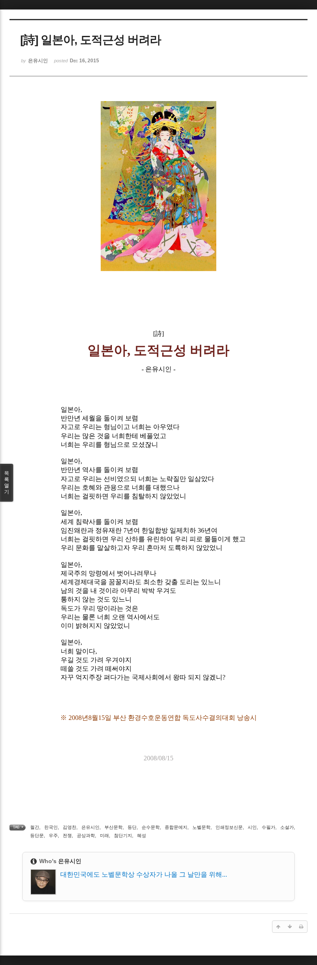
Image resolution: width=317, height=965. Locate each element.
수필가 (268, 827)
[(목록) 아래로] (290, 926)
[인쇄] (301, 926)
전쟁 (67, 835)
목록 (6, 482)
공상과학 (86, 835)
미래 (104, 835)
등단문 (37, 835)
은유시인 (90, 827)
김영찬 (69, 827)
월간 (34, 827)
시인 (252, 827)
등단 (132, 827)
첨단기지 (123, 835)
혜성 (141, 835)
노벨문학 (201, 827)
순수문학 (151, 827)
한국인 (51, 827)
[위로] (278, 926)
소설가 (287, 827)
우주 (53, 835)
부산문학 (113, 827)
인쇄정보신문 (229, 827)
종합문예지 (176, 827)
